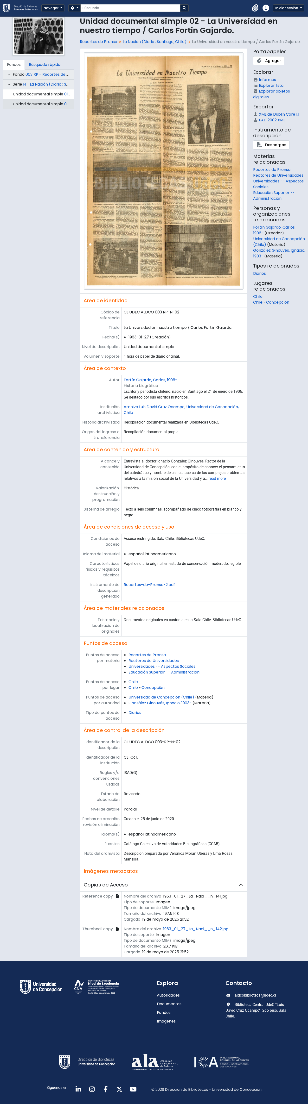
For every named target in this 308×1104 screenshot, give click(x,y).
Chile (133, 682)
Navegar (52, 8)
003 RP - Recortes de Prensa (53, 74)
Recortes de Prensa (98, 41)
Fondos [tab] (14, 64)
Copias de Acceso (106, 884)
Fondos (164, 1012)
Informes (267, 79)
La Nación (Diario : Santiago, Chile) (154, 41)
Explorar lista (271, 85)
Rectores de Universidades (153, 660)
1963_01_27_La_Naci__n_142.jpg (195, 929)
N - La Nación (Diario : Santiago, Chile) (58, 84)
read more (217, 478)
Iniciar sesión (287, 8)
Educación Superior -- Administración (163, 672)
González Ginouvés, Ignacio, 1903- (160, 703)
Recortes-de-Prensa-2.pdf (149, 584)
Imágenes (166, 1021)
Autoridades (168, 995)
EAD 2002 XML (272, 120)
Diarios (134, 712)
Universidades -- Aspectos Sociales (161, 666)
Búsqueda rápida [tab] (44, 64)
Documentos (169, 1004)
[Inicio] (22, 8)
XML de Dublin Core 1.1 (279, 114)
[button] (255, 8)
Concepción (153, 687)
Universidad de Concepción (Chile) (161, 697)
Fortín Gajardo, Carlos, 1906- (150, 380)
